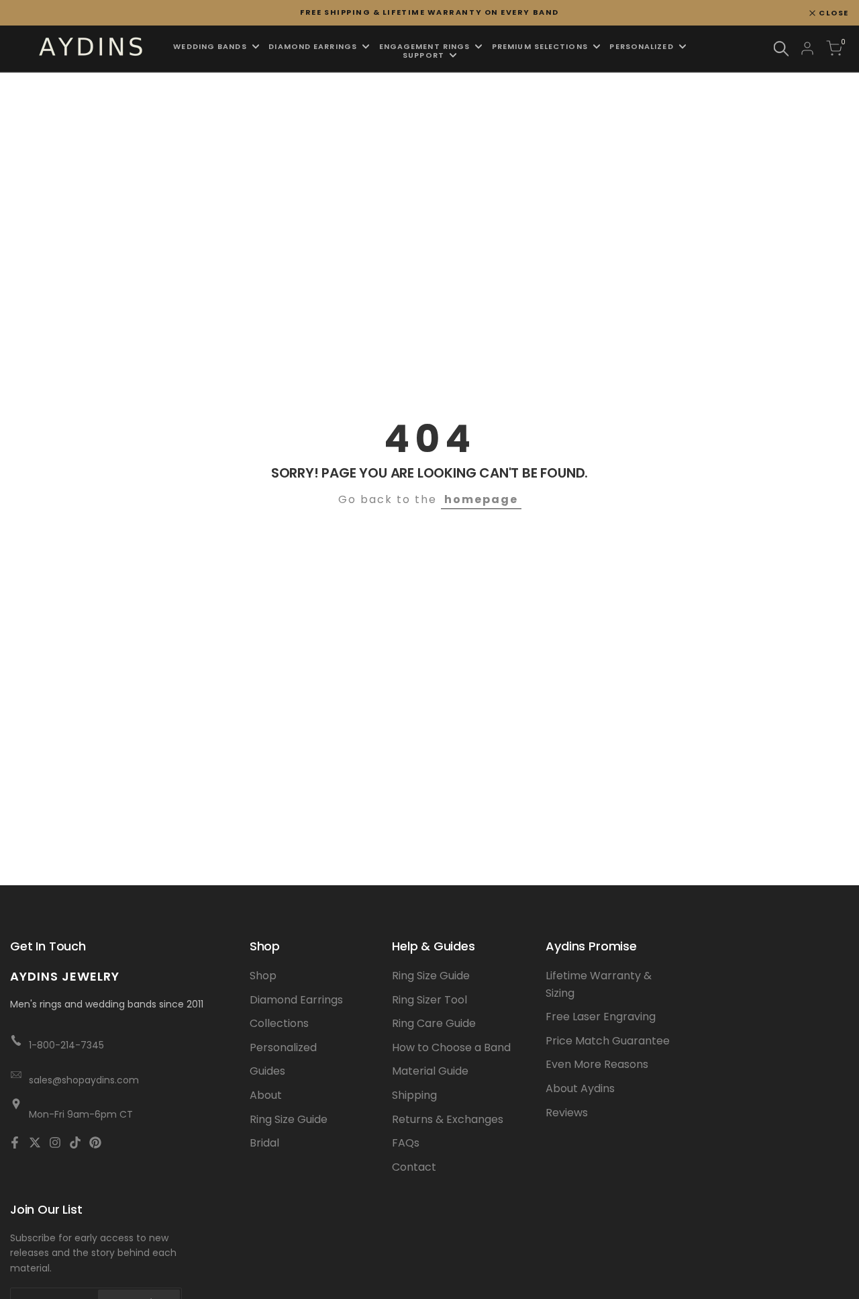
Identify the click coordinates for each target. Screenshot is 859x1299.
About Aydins (580, 1088)
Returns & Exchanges (447, 1119)
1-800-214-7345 (66, 1045)
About (266, 1095)
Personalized (283, 1047)
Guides (267, 1071)
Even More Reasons (597, 1064)
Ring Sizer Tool (429, 999)
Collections (279, 1023)
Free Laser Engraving (601, 1016)
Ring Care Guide (434, 1023)
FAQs (405, 1143)
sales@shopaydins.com (84, 1080)
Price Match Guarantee (608, 1040)
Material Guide (430, 1071)
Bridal (264, 1143)
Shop (263, 975)
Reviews (567, 1112)
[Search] (781, 48)
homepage (481, 499)
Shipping (414, 1095)
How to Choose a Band (451, 1047)
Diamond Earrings (296, 999)
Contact (414, 1167)
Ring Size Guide (288, 1119)
